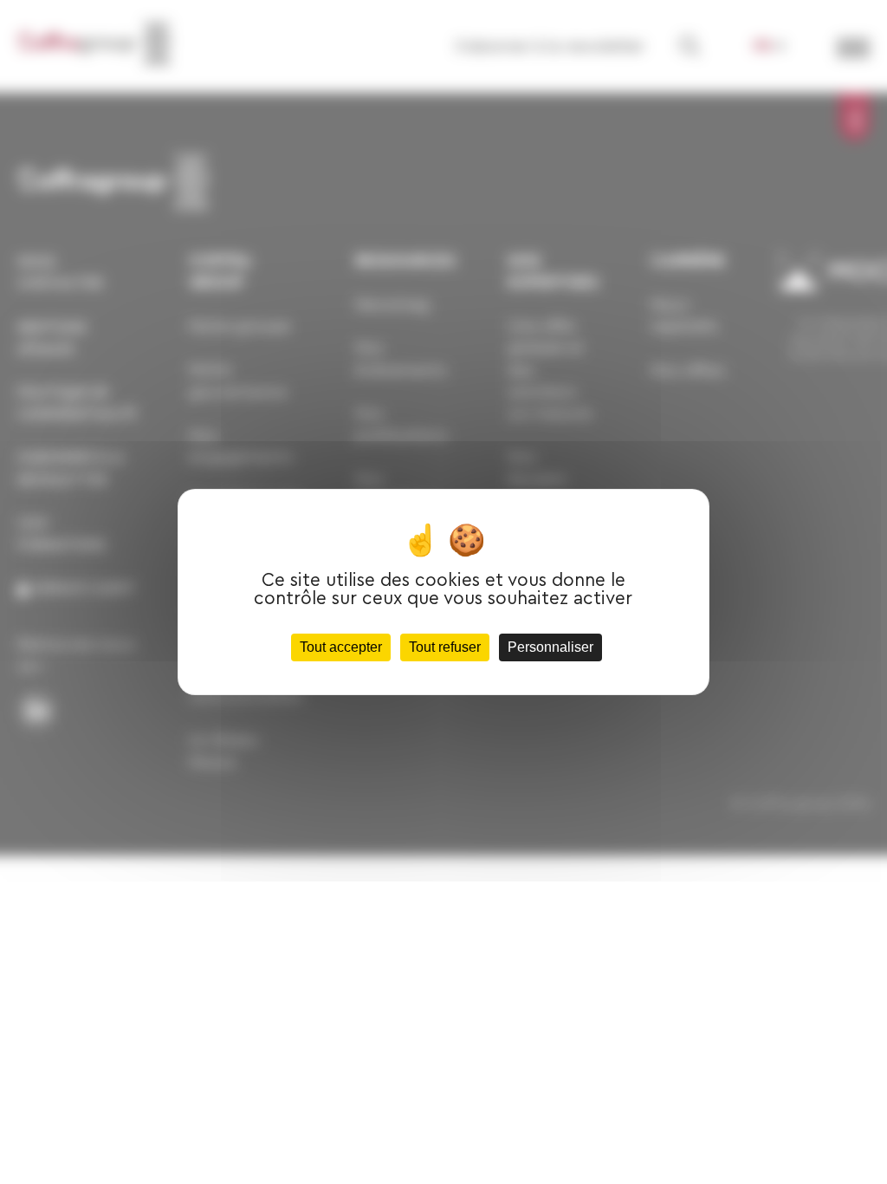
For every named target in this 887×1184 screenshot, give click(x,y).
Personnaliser (550, 647)
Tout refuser (445, 647)
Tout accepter (341, 647)
